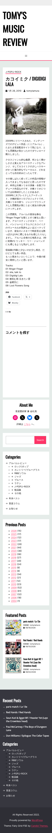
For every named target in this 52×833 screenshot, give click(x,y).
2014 (13, 570)
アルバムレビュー (18, 463)
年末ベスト (14, 498)
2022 (14, 544)
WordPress (37, 820)
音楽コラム (14, 503)
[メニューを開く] (26, 55)
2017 (13, 560)
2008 (14, 591)
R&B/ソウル (20, 473)
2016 (13, 564)
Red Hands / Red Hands (32, 640)
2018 (13, 557)
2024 (14, 537)
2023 (14, 540)
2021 (13, 547)
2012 (13, 577)
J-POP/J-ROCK (13, 71)
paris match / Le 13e (31, 621)
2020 (14, 550)
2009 (14, 587)
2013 (13, 574)
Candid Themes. (39, 825)
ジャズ (17, 476)
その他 (17, 493)
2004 (14, 601)
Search (40, 440)
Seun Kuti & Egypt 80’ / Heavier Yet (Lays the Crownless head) (33, 662)
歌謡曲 (17, 489)
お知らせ (13, 508)
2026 (14, 530)
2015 (13, 567)
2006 (14, 597)
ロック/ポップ (21, 466)
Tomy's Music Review (15, 28)
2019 (13, 554)
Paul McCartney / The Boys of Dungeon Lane (26, 728)
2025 (14, 534)
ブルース (18, 479)
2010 (13, 584)
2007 (14, 594)
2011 (13, 581)
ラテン (17, 483)
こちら (27, 424)
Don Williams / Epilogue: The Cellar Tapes (27, 735)
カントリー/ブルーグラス (27, 469)
